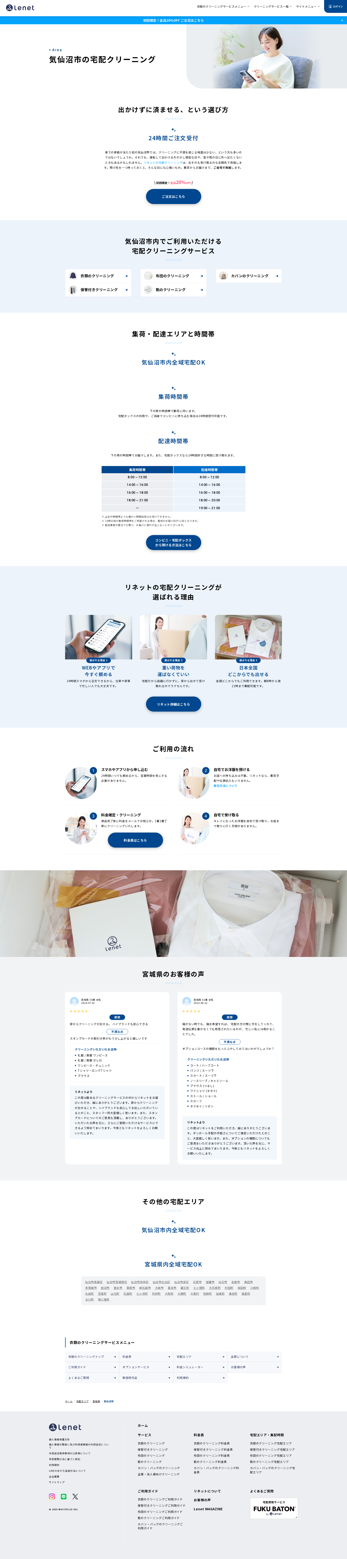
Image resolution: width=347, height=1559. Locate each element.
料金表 (127, 1357)
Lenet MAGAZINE (208, 1508)
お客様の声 (238, 1367)
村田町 (229, 1288)
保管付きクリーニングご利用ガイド (162, 1505)
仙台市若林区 (140, 1282)
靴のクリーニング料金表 (210, 1462)
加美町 (220, 1294)
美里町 (246, 1294)
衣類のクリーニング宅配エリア (271, 1443)
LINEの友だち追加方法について (67, 1470)
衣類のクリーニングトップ (86, 1357)
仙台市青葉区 (94, 1282)
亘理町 (102, 1294)
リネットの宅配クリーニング (163, 162)
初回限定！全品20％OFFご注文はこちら (173, 20)
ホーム (68, 1401)
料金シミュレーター (190, 1367)
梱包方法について (226, 786)
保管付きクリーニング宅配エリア (272, 1449)
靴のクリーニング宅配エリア (269, 1462)
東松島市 (145, 1288)
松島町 (127, 1294)
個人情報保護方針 (59, 1439)
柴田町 (242, 1288)
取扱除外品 (129, 1378)
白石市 (222, 1282)
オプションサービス (135, 1367)
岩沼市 (105, 1288)
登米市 (118, 1288)
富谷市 (172, 1288)
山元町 (115, 1294)
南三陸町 (104, 1299)
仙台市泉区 (181, 1282)
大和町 (169, 1294)
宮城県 (96, 1401)
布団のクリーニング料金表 (212, 1455)
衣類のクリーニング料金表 (212, 1443)
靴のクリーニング (171, 289)
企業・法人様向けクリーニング (159, 1474)
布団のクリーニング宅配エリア (271, 1455)
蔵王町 (185, 1288)
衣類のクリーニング (97, 275)
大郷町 (182, 1294)
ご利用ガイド (77, 1367)
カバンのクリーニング (249, 275)
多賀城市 (91, 1288)
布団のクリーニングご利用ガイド (160, 1512)
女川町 (89, 1299)
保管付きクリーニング (99, 289)
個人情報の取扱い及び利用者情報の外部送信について (79, 1446)
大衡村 (194, 1294)
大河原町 (215, 1288)
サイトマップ (57, 1482)
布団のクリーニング (172, 275)
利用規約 (183, 1378)
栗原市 (131, 1288)
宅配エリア (184, 1357)
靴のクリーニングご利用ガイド (159, 1518)
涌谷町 (233, 1294)
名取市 (235, 1282)
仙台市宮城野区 (117, 1282)
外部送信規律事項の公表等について (70, 1453)
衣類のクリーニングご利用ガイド (160, 1499)
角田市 (248, 1282)
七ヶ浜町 (142, 1294)
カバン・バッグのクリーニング (159, 1468)
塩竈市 (210, 1282)
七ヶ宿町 (199, 1288)
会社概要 (54, 1476)
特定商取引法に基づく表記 (64, 1459)
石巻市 (197, 1282)
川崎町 (254, 1288)
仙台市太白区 (161, 1282)
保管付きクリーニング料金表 (213, 1449)
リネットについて (207, 1491)
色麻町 (207, 1294)
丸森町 (89, 1294)
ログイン (338, 6)
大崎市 (159, 1288)
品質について (240, 1357)
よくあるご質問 (78, 1378)
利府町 (156, 1294)
